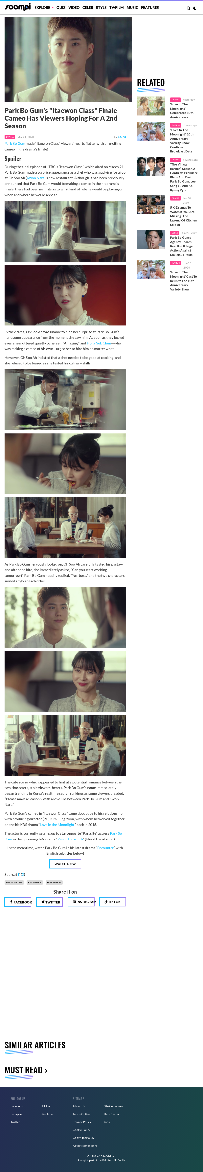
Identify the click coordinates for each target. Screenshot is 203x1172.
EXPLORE (42, 7)
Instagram (85, 902)
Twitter (52, 902)
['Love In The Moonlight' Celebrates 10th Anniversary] (151, 105)
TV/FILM (116, 7)
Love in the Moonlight (57, 824)
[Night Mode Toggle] (194, 9)
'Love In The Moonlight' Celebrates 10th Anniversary (181, 110)
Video (74, 7)
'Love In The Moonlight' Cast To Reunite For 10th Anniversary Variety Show (183, 280)
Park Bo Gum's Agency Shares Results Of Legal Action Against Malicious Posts (181, 246)
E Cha (122, 136)
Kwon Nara (36, 178)
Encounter (105, 848)
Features (150, 7)
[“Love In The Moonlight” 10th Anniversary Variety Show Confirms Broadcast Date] (151, 131)
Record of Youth (70, 839)
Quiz (60, 7)
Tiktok (114, 902)
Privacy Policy (82, 1122)
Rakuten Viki (109, 1160)
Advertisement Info (85, 1145)
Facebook (22, 902)
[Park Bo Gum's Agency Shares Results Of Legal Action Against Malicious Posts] (151, 239)
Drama (10, 137)
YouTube (47, 1114)
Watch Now (65, 864)
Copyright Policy (83, 1137)
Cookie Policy (81, 1129)
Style (101, 7)
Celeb (87, 7)
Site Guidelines (113, 1106)
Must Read (23, 1069)
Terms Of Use (81, 1114)
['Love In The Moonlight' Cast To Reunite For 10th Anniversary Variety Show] (151, 269)
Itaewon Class (14, 882)
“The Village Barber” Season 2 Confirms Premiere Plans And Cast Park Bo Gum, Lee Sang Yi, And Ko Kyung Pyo (184, 177)
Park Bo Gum (15, 143)
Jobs (107, 1122)
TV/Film (176, 125)
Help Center (111, 1114)
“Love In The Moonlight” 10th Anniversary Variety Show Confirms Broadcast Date (181, 140)
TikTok (46, 1106)
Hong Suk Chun (99, 343)
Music (132, 7)
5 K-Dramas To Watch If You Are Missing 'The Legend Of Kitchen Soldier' (183, 215)
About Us (79, 1106)
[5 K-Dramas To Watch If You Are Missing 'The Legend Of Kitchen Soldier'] (151, 204)
